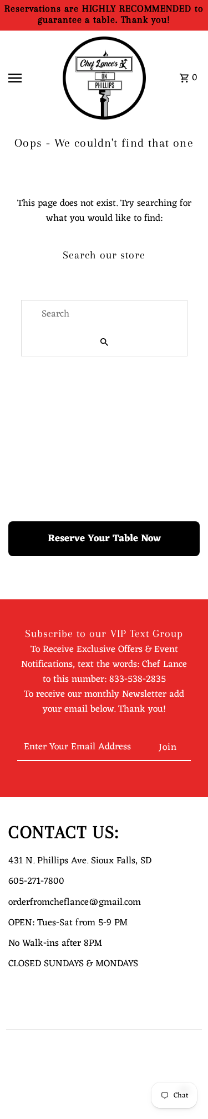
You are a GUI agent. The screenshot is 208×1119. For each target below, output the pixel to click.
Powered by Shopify (36, 1105)
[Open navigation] (31, 78)
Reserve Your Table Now (104, 538)
